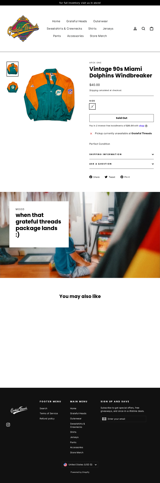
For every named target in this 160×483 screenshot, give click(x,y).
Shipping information (105, 154)
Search (43, 408)
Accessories (75, 36)
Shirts (92, 28)
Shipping (93, 90)
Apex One (95, 62)
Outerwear (100, 21)
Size (92, 101)
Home (56, 21)
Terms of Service (49, 413)
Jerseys (108, 28)
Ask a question (100, 164)
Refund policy (47, 418)
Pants (57, 36)
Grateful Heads (76, 21)
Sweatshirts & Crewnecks (64, 28)
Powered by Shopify (80, 472)
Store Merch (98, 36)
